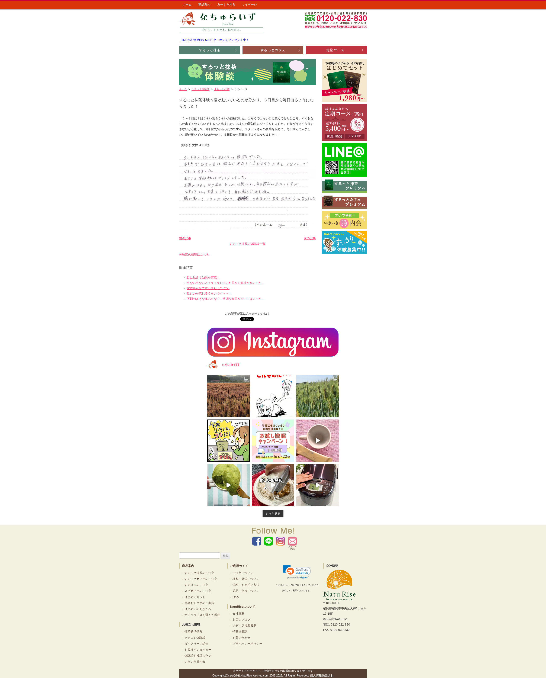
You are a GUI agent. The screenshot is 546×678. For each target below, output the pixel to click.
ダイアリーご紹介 (196, 643)
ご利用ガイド (239, 566)
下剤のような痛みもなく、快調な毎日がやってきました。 (225, 299)
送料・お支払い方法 (245, 585)
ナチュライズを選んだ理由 (202, 615)
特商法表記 (239, 631)
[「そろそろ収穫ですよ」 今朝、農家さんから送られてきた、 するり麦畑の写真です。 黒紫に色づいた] (228, 396)
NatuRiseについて (242, 606)
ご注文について (242, 573)
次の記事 (310, 238)
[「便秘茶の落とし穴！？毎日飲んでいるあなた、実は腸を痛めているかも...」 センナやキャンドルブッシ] (228, 441)
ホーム (187, 4)
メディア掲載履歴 (244, 625)
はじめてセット (194, 597)
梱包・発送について (245, 579)
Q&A (235, 597)
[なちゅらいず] (221, 22)
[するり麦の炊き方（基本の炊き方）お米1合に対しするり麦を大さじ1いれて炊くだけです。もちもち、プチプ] (317, 485)
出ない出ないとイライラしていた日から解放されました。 (225, 283)
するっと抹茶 (221, 89)
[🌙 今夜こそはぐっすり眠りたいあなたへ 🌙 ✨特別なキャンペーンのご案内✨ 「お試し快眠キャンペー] (273, 441)
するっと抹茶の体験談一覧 (247, 243)
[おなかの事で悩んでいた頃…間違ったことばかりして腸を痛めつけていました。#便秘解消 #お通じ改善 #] (273, 396)
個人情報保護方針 (322, 675)
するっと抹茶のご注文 (199, 573)
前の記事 (185, 238)
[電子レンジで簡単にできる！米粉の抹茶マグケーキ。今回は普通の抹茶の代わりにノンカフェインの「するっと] (228, 485)
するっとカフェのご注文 (200, 579)
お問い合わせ (241, 637)
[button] (297, 572)
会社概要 (238, 613)
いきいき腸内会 (194, 661)
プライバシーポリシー (247, 643)
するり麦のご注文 (196, 585)
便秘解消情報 (193, 631)
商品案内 (204, 4)
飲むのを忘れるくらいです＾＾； (209, 293)
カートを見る (226, 4)
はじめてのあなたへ (197, 609)
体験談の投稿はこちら (194, 254)
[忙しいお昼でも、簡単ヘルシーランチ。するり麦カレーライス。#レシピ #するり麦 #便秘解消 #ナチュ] (273, 485)
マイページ (249, 4)
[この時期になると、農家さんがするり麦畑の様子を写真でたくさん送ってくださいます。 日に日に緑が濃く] (317, 396)
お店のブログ (241, 619)
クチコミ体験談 (194, 637)
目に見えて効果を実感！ (203, 277)
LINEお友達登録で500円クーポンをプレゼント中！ (215, 40)
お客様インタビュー (197, 649)
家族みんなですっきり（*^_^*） (208, 288)
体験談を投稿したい (197, 655)
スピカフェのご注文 (197, 590)
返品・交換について (245, 590)
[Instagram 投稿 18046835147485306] (317, 441)
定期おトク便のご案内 (199, 603)
